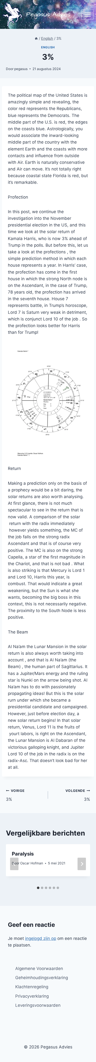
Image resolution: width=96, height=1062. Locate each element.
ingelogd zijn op (40, 938)
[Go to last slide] (14, 863)
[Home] (36, 38)
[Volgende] (82, 863)
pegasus (21, 69)
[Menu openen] (87, 14)
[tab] (38, 888)
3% (15, 795)
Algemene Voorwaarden (39, 968)
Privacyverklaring (32, 996)
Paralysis (23, 854)
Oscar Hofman (31, 863)
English (48, 47)
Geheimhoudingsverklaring (41, 977)
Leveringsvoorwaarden (38, 1005)
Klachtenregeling (31, 986)
